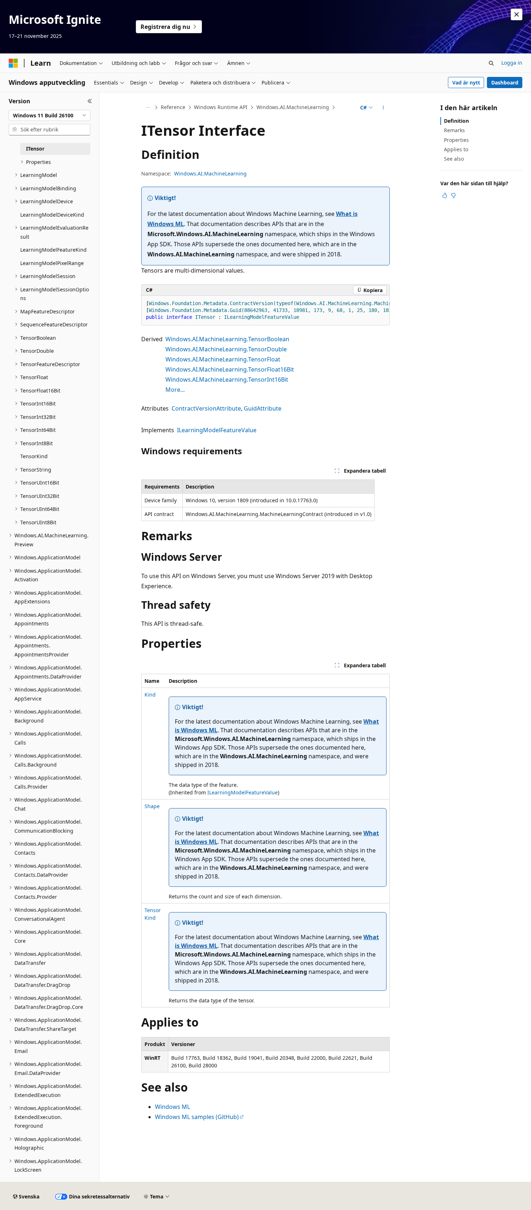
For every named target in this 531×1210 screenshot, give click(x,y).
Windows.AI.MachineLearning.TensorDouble (226, 349)
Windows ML (172, 1107)
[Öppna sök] (491, 63)
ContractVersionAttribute (206, 408)
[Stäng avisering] (516, 14)
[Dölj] (89, 101)
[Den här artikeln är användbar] (444, 195)
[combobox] (49, 115)
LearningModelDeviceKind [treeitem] (52, 214)
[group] (265, 310)
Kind (150, 694)
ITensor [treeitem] (35, 148)
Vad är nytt (466, 82)
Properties (456, 139)
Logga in (511, 62)
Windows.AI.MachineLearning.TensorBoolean (227, 339)
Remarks (454, 130)
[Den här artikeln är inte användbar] (453, 195)
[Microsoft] (13, 63)
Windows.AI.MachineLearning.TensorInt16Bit (226, 379)
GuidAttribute (262, 408)
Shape (152, 806)
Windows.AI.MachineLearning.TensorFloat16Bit (229, 369)
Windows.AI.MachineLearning (292, 107)
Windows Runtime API (220, 107)
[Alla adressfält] (147, 107)
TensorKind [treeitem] (34, 456)
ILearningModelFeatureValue (216, 430)
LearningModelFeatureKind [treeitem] (53, 249)
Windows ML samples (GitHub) (197, 1117)
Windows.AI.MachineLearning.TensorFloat (222, 359)
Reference (173, 107)
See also (454, 158)
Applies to (456, 149)
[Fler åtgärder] (383, 107)
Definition (456, 120)
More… (175, 390)
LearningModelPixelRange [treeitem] (52, 263)
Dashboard (504, 82)
